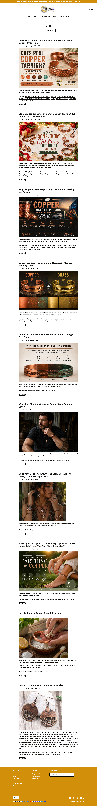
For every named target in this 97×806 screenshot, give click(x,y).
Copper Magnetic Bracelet (64, 174)
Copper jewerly (29, 98)
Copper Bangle (65, 96)
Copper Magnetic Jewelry (42, 98)
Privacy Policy (36, 779)
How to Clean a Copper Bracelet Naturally (41, 613)
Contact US (16, 776)
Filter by (43, 30)
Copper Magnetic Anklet (47, 174)
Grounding (62, 599)
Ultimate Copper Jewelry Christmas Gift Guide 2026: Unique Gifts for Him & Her (47, 115)
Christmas (42, 172)
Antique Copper (30, 96)
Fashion (44, 530)
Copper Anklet (72, 245)
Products (15, 781)
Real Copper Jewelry (29, 176)
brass (43, 319)
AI (29, 245)
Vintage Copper (45, 754)
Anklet (27, 599)
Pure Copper (64, 98)
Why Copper (16, 779)
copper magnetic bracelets (54, 247)
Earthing (56, 599)
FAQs (14, 785)
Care (58, 96)
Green (53, 98)
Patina (58, 98)
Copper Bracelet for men (43, 460)
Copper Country (67, 752)
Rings (26, 100)
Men (63, 460)
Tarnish (30, 100)
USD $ (15, 798)
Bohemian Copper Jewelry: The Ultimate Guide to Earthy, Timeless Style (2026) (45, 475)
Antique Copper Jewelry (42, 96)
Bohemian (38, 530)
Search (15, 774)
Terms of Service (18, 783)
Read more (22, 104)
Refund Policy (36, 776)
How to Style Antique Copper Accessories (41, 685)
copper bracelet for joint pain (61, 172)
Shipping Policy (36, 774)
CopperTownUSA (80, 801)
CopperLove (49, 599)
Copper (48, 172)
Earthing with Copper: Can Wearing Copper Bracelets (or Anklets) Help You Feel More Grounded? (47, 544)
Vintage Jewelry (56, 754)
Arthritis (38, 319)
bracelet (53, 96)
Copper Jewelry (35, 174)
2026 (26, 172)
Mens (67, 460)
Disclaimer (16, 788)
